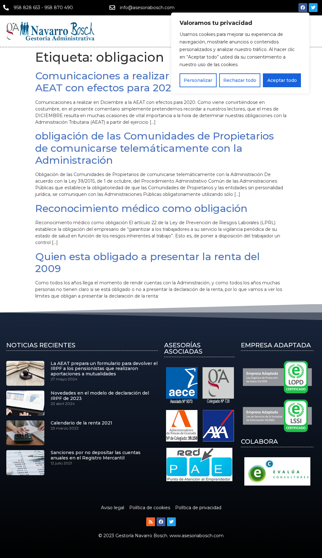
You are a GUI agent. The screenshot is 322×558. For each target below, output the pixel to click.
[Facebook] (302, 7)
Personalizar (198, 80)
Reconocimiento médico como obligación (141, 208)
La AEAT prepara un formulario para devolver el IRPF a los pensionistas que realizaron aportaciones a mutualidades (104, 369)
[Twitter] (313, 7)
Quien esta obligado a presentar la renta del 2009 (147, 262)
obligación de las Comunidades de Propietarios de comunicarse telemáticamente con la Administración (154, 148)
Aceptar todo (282, 80)
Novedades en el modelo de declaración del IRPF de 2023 (100, 395)
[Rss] (150, 521)
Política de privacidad (198, 507)
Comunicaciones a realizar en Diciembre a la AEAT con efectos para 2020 (148, 82)
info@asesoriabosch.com (147, 7)
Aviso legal (112, 507)
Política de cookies (149, 507)
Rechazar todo (239, 80)
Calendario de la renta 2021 (81, 423)
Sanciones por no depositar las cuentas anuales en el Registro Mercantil (96, 455)
